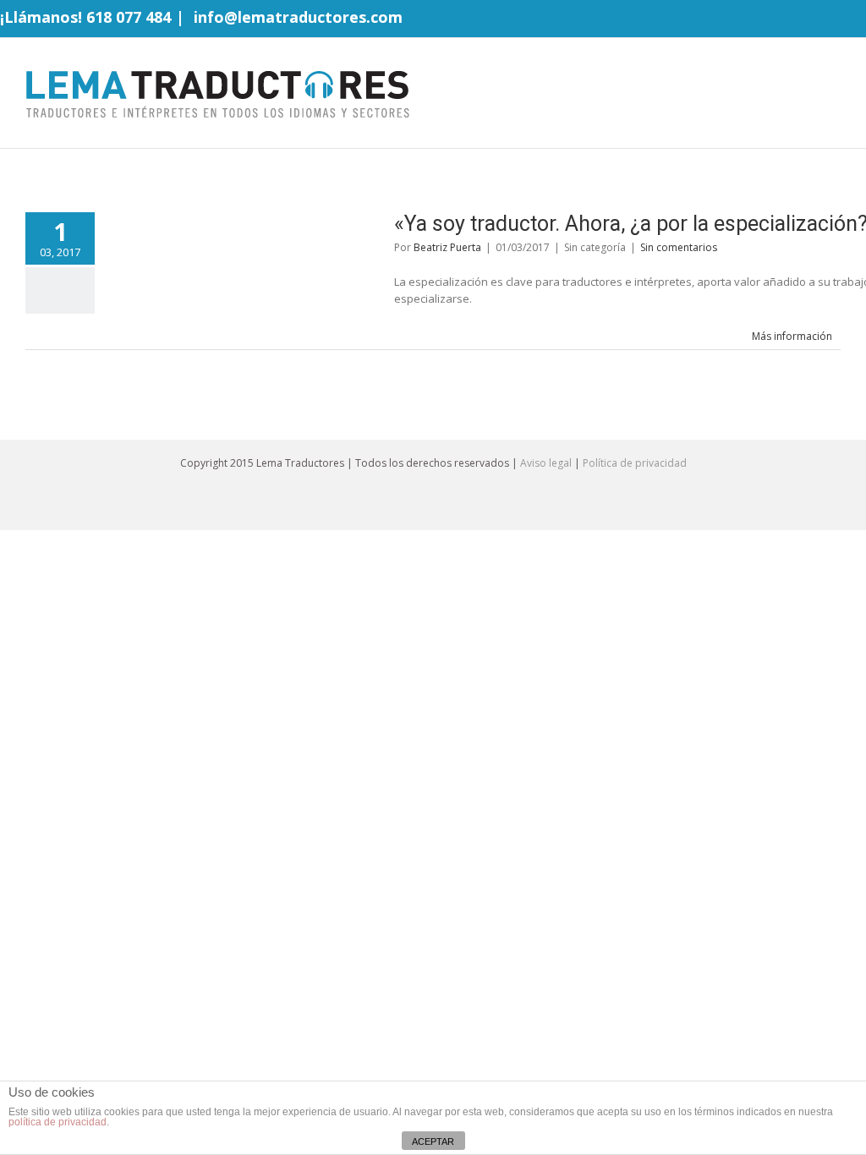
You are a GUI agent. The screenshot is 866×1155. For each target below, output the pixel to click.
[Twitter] (807, 19)
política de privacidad (57, 1122)
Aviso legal (546, 463)
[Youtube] (834, 19)
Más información (792, 336)
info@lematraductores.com (298, 17)
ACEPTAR (433, 1141)
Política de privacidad (635, 463)
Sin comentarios (678, 247)
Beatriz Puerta (447, 247)
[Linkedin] (861, 19)
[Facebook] (780, 19)
